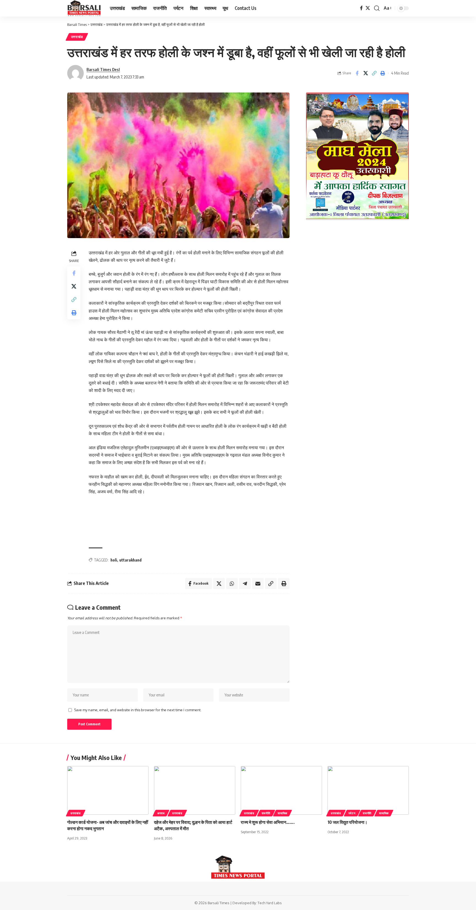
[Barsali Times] (84, 8)
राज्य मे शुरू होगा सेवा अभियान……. (268, 822)
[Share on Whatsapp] (232, 583)
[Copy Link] (374, 73)
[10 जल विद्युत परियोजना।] (368, 790)
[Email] (258, 583)
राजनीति (266, 813)
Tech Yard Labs (270, 903)
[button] (377, 8)
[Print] (382, 73)
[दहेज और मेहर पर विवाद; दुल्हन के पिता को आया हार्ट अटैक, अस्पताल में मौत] (194, 790)
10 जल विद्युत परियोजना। (347, 822)
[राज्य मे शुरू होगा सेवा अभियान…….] (281, 790)
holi (113, 560)
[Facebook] (361, 8)
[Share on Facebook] (357, 73)
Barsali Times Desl (103, 69)
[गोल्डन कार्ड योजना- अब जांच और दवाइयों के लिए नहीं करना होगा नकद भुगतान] (107, 790)
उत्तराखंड (77, 37)
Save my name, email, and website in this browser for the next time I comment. (137, 710)
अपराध (161, 813)
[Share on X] (365, 73)
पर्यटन (352, 813)
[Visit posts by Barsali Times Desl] (75, 73)
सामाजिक (282, 813)
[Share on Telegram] (245, 583)
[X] (367, 8)
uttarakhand (130, 560)
